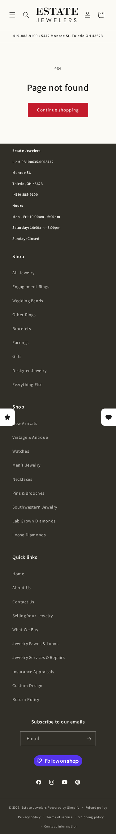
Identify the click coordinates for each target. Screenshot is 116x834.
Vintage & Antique (30, 437)
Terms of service (59, 817)
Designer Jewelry (29, 370)
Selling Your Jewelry (32, 615)
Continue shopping (58, 110)
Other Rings (24, 314)
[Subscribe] (89, 738)
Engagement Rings (30, 286)
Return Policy (25, 699)
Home (18, 573)
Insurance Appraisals (33, 671)
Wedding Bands (27, 301)
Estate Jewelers (34, 807)
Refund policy (96, 807)
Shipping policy (91, 817)
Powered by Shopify (63, 807)
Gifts (17, 356)
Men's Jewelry (26, 465)
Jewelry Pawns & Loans (35, 643)
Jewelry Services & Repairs (38, 657)
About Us (21, 587)
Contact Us (23, 602)
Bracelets (21, 328)
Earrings (20, 342)
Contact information (61, 826)
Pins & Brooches (28, 493)
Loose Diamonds (29, 535)
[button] (12, 15)
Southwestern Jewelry (34, 507)
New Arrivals (24, 423)
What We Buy (25, 629)
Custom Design (27, 685)
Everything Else (27, 384)
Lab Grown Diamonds (34, 521)
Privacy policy (29, 817)
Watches (20, 451)
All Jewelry (23, 272)
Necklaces (22, 479)
